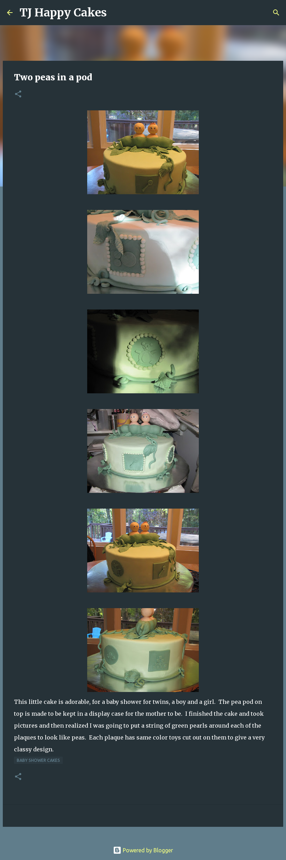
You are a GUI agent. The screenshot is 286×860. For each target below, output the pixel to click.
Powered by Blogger (147, 850)
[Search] (116, 12)
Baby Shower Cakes (38, 760)
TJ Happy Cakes (63, 13)
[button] (18, 94)
